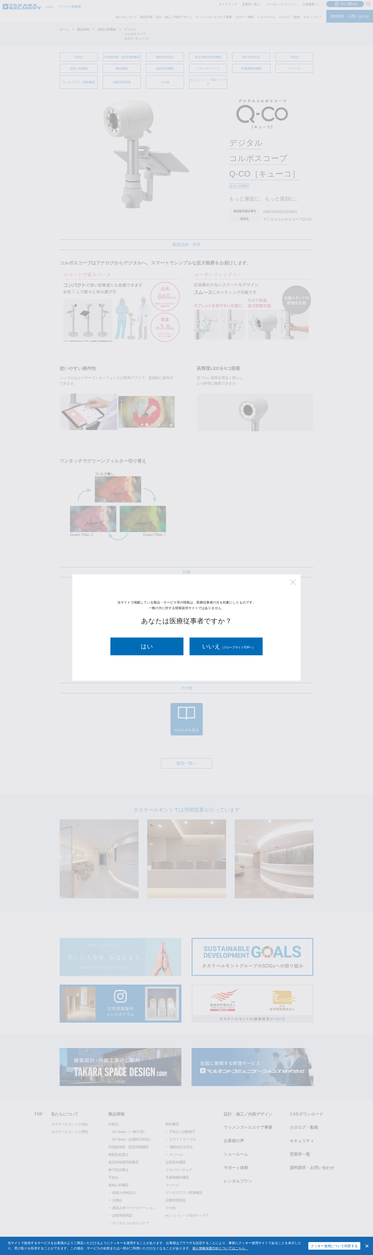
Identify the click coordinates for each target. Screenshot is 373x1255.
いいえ (228, 646)
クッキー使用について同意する (334, 1246)
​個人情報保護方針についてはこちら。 (220, 1248)
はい (147, 646)
